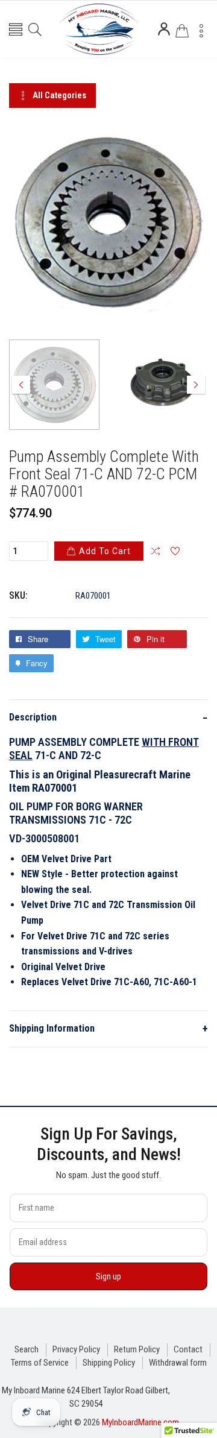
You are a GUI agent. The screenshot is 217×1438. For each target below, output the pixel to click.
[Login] (164, 29)
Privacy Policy (76, 1349)
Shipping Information (108, 1028)
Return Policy (137, 1349)
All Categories (59, 95)
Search (26, 1349)
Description (108, 717)
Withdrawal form (178, 1362)
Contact (188, 1349)
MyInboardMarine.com (140, 1422)
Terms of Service (40, 1362)
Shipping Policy (109, 1362)
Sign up (108, 1276)
